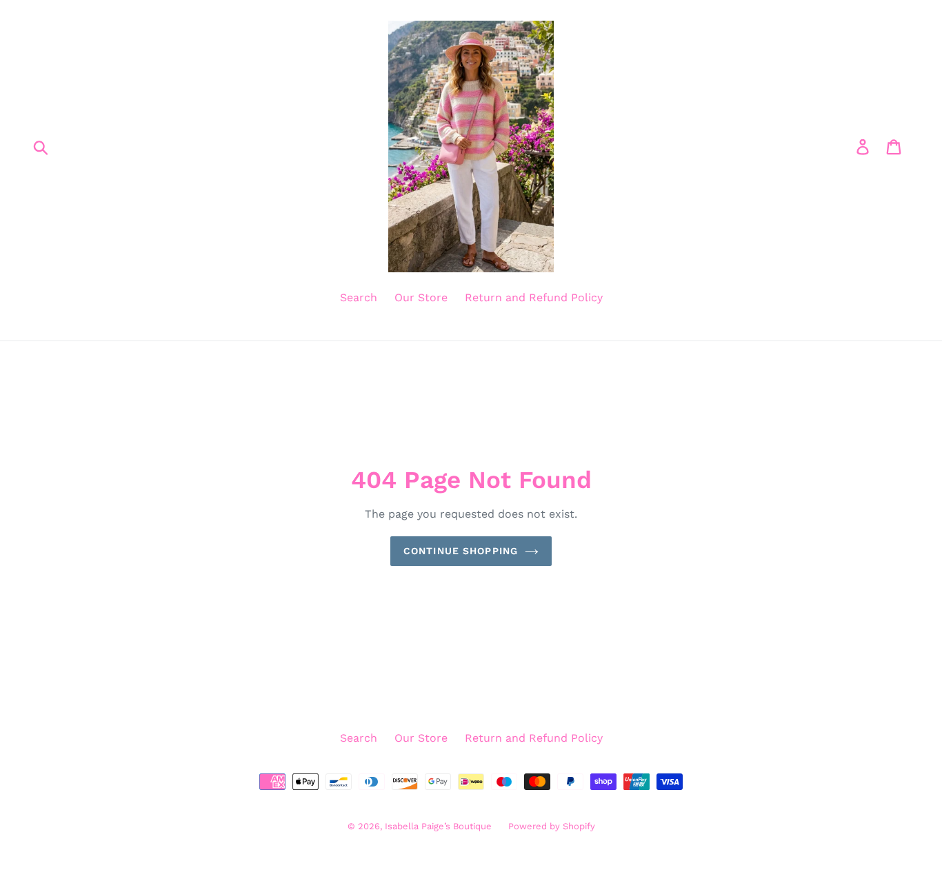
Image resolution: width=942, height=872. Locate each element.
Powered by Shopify (551, 826)
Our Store (421, 297)
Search (358, 297)
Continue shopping (460, 550)
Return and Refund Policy (534, 297)
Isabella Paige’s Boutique (439, 826)
